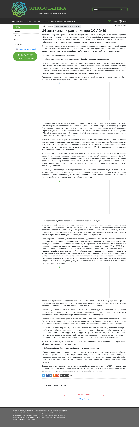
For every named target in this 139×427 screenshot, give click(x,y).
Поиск (123, 9)
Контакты (71, 21)
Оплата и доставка (58, 21)
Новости (46, 21)
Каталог (29, 21)
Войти (125, 21)
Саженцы (17, 36)
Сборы (16, 40)
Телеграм (25, 56)
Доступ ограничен (84, 394)
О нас (22, 21)
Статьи (37, 21)
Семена (17, 31)
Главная (15, 21)
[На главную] (44, 26)
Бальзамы (18, 44)
